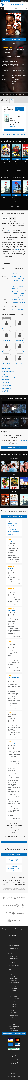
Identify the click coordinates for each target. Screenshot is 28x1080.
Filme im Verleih (14, 970)
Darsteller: (4, 75)
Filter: (9, 527)
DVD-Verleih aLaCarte (18, 4)
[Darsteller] (10, 94)
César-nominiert (19, 280)
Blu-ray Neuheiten (14, 978)
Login (22, 1)
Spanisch (14, 295)
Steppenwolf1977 (13, 677)
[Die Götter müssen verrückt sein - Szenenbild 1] (10, 466)
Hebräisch (20, 286)
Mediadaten (14, 1073)
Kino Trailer (14, 994)
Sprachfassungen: (6, 283)
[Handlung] (4, 94)
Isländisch (17, 288)
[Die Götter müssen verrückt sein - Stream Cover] (24, 500)
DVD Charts (14, 976)
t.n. (9, 590)
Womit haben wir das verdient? (16, 162)
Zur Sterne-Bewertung (17, 309)
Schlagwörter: (5, 278)
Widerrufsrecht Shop (14, 1030)
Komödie (14, 79)
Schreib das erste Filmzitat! (14, 860)
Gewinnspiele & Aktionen (14, 956)
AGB (14, 1024)
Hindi (13, 288)
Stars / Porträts (14, 1010)
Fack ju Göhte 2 (6, 162)
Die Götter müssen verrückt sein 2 (16, 198)
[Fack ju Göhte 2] (5, 150)
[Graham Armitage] (19, 346)
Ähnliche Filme (6, 165)
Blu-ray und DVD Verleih (14, 938)
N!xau (13, 75)
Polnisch (21, 291)
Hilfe (14, 1021)
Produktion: (5, 70)
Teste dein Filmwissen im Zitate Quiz (14, 868)
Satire (13, 280)
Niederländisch (21, 290)
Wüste (24, 278)
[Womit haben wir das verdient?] (16, 150)
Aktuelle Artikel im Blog (14, 447)
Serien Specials (14, 1012)
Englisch (24, 283)
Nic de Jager (18, 75)
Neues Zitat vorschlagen (14, 854)
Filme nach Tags (14, 967)
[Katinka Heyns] (19, 334)
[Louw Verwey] (6, 357)
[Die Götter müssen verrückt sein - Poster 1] (5, 483)
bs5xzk (10, 541)
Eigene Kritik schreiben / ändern (14, 516)
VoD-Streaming (14, 951)
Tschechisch (20, 295)
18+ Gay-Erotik (14, 943)
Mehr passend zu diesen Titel (14, 170)
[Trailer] (7, 94)
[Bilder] (17, 94)
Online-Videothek (14, 935)
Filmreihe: (4, 82)
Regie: (3, 73)
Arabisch (14, 283)
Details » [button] (12, 126)
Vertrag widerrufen (20, 1033)
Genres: (4, 79)
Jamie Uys (14, 73)
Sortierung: (10, 522)
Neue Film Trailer (14, 993)
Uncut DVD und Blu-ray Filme (14, 953)
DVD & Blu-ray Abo (14, 948)
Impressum (17, 1072)
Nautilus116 (11, 643)
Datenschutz (11, 1072)
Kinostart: (4, 306)
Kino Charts (14, 990)
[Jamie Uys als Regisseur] (6, 323)
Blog (17, 444)
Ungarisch (19, 297)
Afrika (20, 278)
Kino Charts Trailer (14, 996)
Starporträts (14, 442)
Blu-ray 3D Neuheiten (14, 982)
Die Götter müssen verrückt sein (6, 198)
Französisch (20, 285)
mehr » (6, 67)
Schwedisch (22, 293)
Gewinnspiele (23, 442)
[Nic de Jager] (6, 334)
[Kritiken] (20, 94)
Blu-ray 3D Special (14, 1015)
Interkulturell (15, 278)
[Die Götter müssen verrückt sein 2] (16, 186)
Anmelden (5, 1)
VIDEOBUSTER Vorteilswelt (14, 965)
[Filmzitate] (24, 94)
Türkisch (14, 297)
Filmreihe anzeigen (14, 206)
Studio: (4, 299)
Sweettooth (11, 744)
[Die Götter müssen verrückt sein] (13, 24)
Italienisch (14, 290)
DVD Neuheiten (14, 974)
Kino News (14, 1006)
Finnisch (14, 285)
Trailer (14, 43)
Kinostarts (14, 986)
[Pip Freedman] (6, 346)
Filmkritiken (14, 1008)
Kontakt (14, 1022)
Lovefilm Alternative (14, 962)
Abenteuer (20, 79)
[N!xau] (19, 323)
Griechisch (14, 286)
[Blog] (14, 94)
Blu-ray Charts (14, 980)
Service (14, 1018)
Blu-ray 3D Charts (14, 984)
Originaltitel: (5, 268)
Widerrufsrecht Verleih (14, 1026)
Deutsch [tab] (5, 218)
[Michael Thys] (19, 357)
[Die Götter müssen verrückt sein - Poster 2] (14, 483)
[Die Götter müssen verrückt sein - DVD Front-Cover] (5, 500)
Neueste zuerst (11, 525)
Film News (14, 1004)
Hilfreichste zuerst (12, 523)
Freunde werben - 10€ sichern (14, 960)
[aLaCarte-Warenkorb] (26, 1)
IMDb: (3, 309)
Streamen (5, 159)
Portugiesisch (15, 293)
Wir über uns (5, 1072)
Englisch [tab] (12, 218)
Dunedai (10, 568)
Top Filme (14, 973)
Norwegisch (15, 291)
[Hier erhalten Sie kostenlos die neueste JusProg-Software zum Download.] (14, 1048)
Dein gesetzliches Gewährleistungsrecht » (14, 134)
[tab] (2, 101)
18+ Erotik (14, 941)
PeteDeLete (11, 610)
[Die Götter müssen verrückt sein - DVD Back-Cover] (14, 500)
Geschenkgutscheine (14, 958)
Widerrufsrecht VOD (14, 1028)
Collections (7, 442)
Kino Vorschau (14, 988)
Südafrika (14, 70)
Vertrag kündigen (7, 1033)
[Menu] (2, 8)
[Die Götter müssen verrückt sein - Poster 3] (24, 483)
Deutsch (19, 283)
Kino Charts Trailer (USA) (14, 998)
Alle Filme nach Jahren (14, 945)
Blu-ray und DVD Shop (14, 940)
